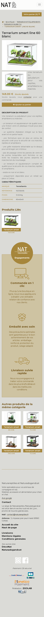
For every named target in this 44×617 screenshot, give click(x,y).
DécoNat (7, 546)
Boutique (10, 22)
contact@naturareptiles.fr (17, 514)
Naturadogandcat (12, 550)
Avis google (7, 498)
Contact (6, 502)
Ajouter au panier (23, 105)
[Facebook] (25, 560)
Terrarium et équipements (28, 22)
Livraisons (7, 533)
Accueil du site (10, 524)
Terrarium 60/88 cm (12, 24)
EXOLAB (27, 588)
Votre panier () (31, 14)
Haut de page (9, 527)
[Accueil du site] (3, 22)
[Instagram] (18, 560)
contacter (27, 97)
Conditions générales (14, 539)
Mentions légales (11, 536)
